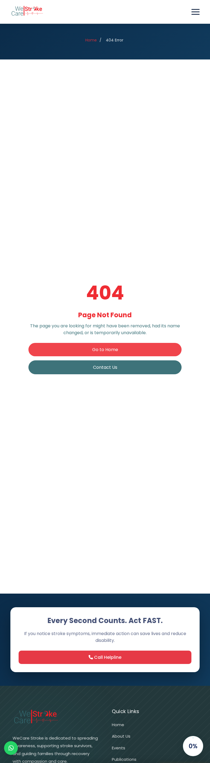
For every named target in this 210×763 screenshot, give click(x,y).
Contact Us (105, 367)
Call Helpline (107, 657)
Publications (124, 759)
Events (118, 748)
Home (91, 40)
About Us (121, 736)
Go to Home (105, 349)
